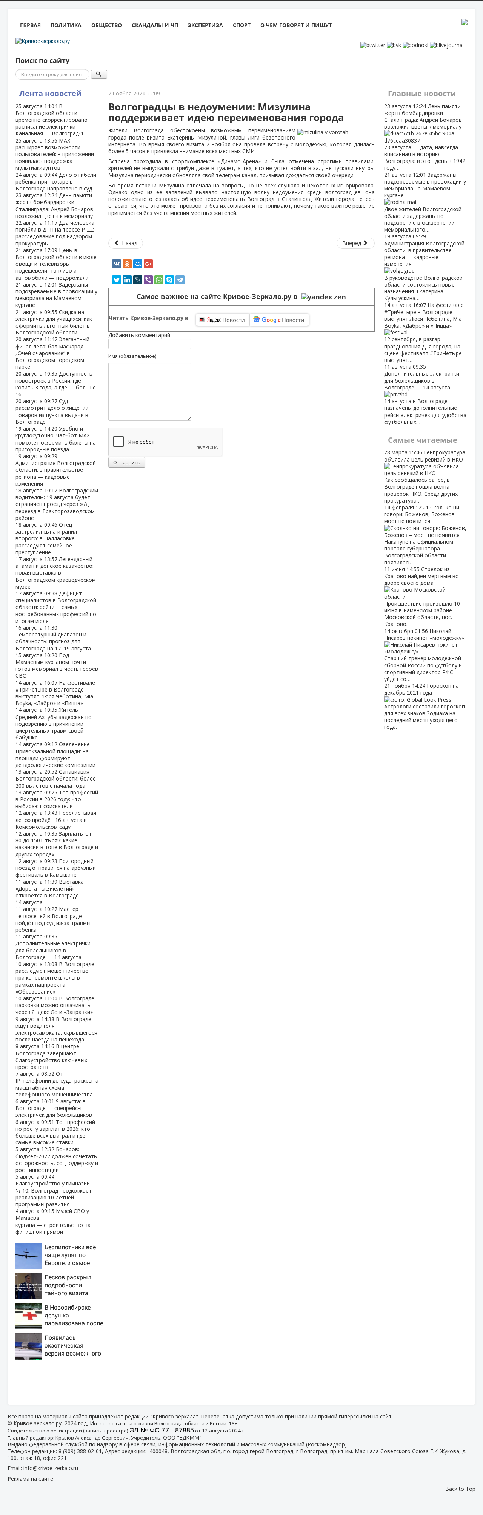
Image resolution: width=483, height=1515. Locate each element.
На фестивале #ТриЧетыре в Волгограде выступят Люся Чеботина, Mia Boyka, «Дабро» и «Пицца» (55, 693)
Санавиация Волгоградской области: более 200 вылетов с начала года (55, 778)
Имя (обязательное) (132, 356)
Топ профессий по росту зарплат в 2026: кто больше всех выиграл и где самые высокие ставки (55, 1132)
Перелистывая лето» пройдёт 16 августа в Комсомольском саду (55, 819)
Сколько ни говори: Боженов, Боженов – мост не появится (421, 535)
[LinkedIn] (127, 279)
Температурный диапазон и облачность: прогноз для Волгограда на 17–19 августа (53, 638)
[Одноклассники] (127, 263)
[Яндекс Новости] (222, 320)
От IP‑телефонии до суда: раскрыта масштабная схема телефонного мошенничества (56, 1084)
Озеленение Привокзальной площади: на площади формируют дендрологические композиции (55, 754)
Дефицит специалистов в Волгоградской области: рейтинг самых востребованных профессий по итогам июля (55, 607)
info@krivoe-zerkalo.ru (50, 1468)
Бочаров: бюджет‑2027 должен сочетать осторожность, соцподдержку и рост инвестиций (56, 1159)
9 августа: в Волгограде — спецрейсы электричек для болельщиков (53, 1108)
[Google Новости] (279, 320)
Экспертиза (205, 25)
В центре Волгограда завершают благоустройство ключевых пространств (51, 1056)
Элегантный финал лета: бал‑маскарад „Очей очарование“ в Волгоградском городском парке (52, 353)
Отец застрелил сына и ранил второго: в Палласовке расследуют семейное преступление (46, 538)
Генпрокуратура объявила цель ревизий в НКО (424, 476)
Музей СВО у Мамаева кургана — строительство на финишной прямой (53, 1221)
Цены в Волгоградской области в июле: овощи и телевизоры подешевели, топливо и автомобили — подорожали (56, 264)
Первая (30, 25)
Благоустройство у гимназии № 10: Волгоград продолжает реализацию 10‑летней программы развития (53, 1190)
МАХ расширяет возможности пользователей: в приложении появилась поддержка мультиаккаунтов (54, 154)
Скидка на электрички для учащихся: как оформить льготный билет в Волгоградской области (53, 322)
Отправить (126, 462)
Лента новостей (50, 93)
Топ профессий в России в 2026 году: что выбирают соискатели (56, 799)
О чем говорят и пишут (296, 25)
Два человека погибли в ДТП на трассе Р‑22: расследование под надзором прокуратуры (54, 233)
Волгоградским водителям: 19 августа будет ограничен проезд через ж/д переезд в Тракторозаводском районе (56, 504)
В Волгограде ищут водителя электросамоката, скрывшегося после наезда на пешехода (56, 1029)
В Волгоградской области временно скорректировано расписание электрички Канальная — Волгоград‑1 (51, 120)
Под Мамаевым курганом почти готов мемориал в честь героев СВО (56, 665)
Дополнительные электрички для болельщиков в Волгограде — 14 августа (53, 947)
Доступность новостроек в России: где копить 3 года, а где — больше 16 (55, 384)
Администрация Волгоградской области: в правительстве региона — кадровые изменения (55, 469)
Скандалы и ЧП (155, 25)
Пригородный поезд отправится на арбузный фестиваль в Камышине (55, 867)
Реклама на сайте (30, 1478)
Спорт (242, 25)
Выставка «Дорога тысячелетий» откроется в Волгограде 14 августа (49, 892)
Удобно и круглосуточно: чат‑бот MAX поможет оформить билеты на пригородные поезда (55, 439)
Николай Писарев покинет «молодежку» (424, 654)
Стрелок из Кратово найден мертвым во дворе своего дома (422, 597)
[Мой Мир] (137, 263)
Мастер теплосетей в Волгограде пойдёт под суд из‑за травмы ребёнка (53, 919)
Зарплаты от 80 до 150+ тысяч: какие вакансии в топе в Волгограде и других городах (56, 844)
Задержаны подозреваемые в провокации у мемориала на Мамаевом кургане (56, 295)
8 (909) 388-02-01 (80, 1451)
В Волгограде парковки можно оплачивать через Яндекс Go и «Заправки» (54, 1005)
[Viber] (148, 279)
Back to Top (460, 1488)
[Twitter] (116, 279)
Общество (106, 25)
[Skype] (169, 279)
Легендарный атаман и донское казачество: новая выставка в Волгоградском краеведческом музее (55, 572)
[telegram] (180, 279)
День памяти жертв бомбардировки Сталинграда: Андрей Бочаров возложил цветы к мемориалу (54, 205)
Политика (66, 25)
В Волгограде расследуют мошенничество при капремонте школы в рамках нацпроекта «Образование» (54, 977)
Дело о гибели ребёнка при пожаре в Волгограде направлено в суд (55, 181)
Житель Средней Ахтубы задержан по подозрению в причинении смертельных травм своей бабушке (53, 723)
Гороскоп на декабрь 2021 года (424, 706)
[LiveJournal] (137, 279)
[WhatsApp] (158, 279)
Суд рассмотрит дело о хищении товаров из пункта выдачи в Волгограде (52, 411)
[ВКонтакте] (116, 263)
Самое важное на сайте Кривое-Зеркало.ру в (219, 296)
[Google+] (148, 263)
